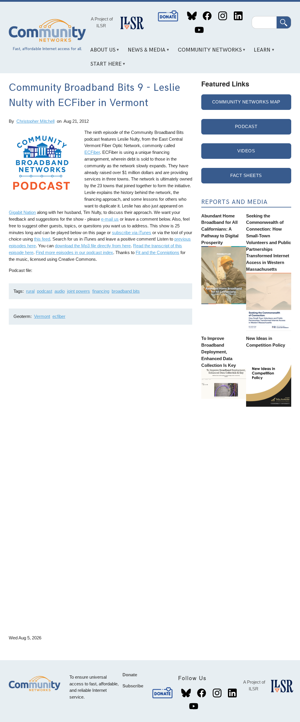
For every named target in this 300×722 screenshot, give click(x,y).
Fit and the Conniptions (157, 252)
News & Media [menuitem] (144, 52)
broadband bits (126, 291)
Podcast (246, 126)
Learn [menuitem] (260, 52)
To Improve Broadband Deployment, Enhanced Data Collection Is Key (218, 351)
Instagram (222, 16)
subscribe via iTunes (131, 232)
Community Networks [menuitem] (207, 52)
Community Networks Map (246, 101)
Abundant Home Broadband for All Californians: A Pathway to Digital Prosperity (219, 229)
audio (59, 291)
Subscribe (132, 685)
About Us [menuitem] (100, 52)
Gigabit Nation (22, 212)
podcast (44, 291)
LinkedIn (238, 16)
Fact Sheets (246, 175)
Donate (168, 16)
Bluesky (191, 16)
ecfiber (58, 316)
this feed (42, 238)
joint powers (78, 291)
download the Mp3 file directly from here (93, 245)
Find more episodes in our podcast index (74, 252)
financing (100, 291)
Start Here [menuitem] (104, 66)
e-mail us (110, 219)
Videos (246, 150)
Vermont (42, 316)
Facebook (207, 16)
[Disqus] (100, 407)
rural (30, 291)
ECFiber (92, 152)
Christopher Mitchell (35, 121)
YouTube (199, 30)
